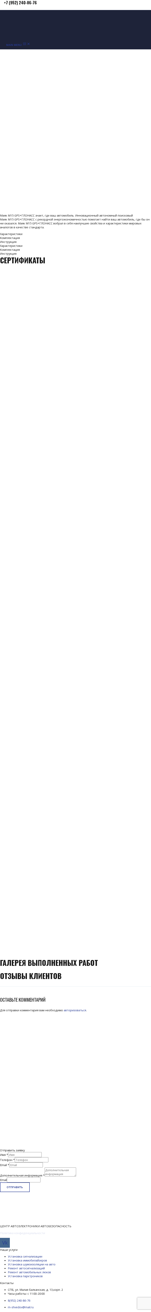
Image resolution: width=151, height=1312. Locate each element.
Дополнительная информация (22, 1175)
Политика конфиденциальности (22, 1233)
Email (4, 1165)
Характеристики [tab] (11, 234)
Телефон (7, 1160)
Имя (4, 1155)
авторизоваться (75, 1010)
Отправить (15, 1187)
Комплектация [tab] (10, 238)
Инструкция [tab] (8, 242)
